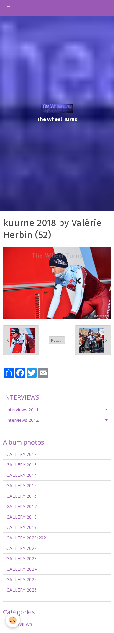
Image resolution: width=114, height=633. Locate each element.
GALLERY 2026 (21, 590)
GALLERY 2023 (21, 559)
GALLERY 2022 (21, 548)
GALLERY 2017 (21, 506)
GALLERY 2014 (21, 475)
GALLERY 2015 (21, 485)
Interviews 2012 (22, 420)
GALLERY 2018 (21, 517)
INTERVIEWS (19, 624)
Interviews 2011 (22, 410)
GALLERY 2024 (21, 569)
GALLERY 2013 (21, 465)
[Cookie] (13, 620)
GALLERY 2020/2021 (27, 538)
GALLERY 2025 (21, 579)
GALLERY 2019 (21, 527)
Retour (57, 340)
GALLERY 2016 (21, 496)
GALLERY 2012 (21, 454)
